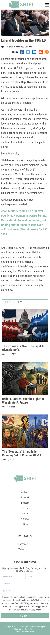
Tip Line (25, 508)
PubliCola (13, 153)
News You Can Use (24, 47)
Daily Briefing (25, 497)
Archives (25, 492)
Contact (25, 518)
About (25, 513)
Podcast (25, 502)
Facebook (23, 543)
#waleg (33, 215)
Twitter (21, 549)
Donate (25, 523)
